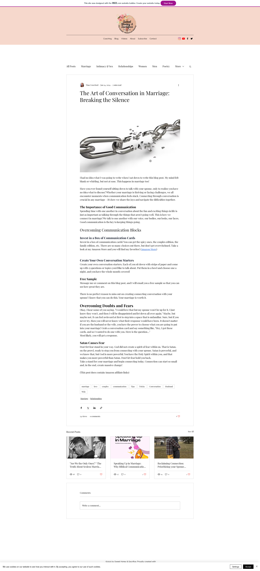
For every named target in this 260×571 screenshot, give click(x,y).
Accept (248, 566)
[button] (190, 66)
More (178, 66)
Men (154, 66)
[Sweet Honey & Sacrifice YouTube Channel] (183, 38)
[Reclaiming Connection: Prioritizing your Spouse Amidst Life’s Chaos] (174, 448)
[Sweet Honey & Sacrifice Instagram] (179, 38)
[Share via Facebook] (81, 408)
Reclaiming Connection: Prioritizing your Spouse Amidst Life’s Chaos (171, 465)
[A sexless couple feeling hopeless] (86, 448)
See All (191, 431)
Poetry (166, 66)
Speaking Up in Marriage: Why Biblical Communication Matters (129, 465)
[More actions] (178, 85)
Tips (133, 386)
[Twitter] (191, 38)
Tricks (142, 386)
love (95, 386)
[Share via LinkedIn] (94, 408)
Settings (235, 566)
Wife (84, 391)
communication (119, 386)
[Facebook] (187, 38)
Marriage (86, 66)
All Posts (71, 66)
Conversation (155, 386)
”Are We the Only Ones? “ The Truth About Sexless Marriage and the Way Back (86, 465)
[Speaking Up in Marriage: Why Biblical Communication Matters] (130, 448)
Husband (169, 386)
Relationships (125, 66)
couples (105, 386)
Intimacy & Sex (104, 66)
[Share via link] (101, 408)
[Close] (256, 566)
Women (143, 66)
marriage (85, 386)
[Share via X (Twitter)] (88, 408)
